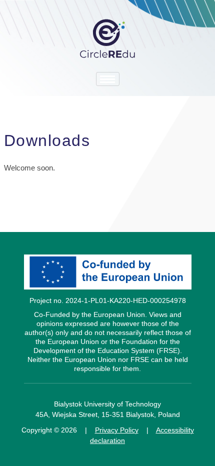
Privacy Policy (116, 430)
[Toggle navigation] (108, 79)
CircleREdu (107, 38)
